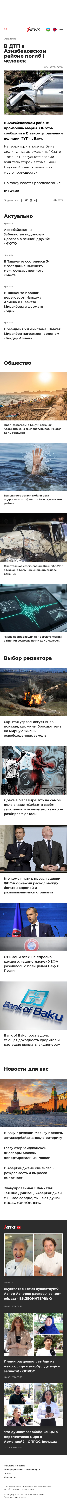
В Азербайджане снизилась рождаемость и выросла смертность (29, 1173)
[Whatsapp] (31, 200)
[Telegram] (35, 200)
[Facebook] (21, 200)
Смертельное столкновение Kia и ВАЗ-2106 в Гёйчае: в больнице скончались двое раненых (33, 570)
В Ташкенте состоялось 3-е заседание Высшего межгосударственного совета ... (26, 268)
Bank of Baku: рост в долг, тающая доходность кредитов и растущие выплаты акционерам (32, 1039)
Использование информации (22, 1469)
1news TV (8, 1282)
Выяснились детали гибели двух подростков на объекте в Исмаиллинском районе (33, 499)
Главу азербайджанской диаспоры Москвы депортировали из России (27, 1153)
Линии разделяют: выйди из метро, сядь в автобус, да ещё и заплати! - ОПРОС (32, 1366)
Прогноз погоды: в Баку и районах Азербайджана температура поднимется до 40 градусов (32, 428)
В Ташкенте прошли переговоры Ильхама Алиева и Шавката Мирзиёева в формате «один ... (23, 302)
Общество (10, 39)
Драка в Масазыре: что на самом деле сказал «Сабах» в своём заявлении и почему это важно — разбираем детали (33, 807)
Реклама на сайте (14, 1465)
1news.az (16, 1489)
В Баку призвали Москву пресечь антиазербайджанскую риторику (33, 1135)
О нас (7, 1473)
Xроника (8, 224)
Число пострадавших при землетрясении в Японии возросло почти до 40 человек (33, 638)
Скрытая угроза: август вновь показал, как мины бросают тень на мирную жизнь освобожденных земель (32, 728)
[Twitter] (26, 200)
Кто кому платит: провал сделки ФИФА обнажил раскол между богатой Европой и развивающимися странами (32, 885)
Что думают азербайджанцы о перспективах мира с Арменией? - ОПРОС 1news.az (31, 1437)
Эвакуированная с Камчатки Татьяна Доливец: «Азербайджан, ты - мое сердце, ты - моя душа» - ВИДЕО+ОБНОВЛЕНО (33, 1195)
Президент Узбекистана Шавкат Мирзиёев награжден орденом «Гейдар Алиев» (32, 333)
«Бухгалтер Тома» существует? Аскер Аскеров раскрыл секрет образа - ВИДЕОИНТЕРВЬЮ (32, 1294)
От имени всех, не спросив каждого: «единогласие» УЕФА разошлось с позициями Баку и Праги (31, 964)
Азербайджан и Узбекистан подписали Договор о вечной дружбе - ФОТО (27, 236)
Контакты (10, 1477)
